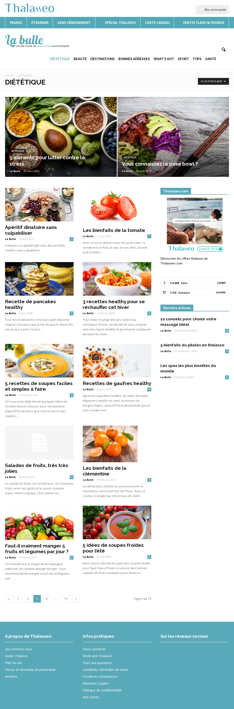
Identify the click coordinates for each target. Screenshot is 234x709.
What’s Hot (164, 59)
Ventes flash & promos (203, 22)
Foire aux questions (97, 663)
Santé (210, 59)
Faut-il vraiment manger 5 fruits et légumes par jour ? (37, 548)
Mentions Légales (96, 683)
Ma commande (215, 9)
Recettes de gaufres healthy (117, 383)
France (16, 22)
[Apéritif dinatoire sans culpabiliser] (39, 204)
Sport (183, 59)
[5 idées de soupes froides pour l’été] (117, 522)
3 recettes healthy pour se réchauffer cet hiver (114, 304)
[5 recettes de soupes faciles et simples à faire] (39, 360)
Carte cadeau (157, 22)
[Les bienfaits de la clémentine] (117, 444)
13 (65, 599)
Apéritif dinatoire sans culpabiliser (31, 230)
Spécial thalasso (120, 22)
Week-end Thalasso (97, 656)
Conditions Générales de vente (105, 669)
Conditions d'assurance (100, 676)
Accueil (9, 75)
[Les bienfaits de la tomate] (117, 206)
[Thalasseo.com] (194, 226)
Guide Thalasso (16, 656)
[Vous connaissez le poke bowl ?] (173, 145)
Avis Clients (91, 697)
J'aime (221, 282)
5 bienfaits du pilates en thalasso (192, 345)
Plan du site (13, 663)
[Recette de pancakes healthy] (39, 279)
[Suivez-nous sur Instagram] (183, 652)
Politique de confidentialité (102, 690)
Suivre (221, 292)
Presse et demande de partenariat (30, 669)
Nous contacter (94, 649)
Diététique (60, 59)
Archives (11, 676)
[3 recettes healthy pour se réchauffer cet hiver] (117, 279)
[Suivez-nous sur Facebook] (166, 652)
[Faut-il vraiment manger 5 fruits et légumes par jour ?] (39, 523)
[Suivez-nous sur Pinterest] (200, 652)
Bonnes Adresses (134, 59)
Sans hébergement (74, 22)
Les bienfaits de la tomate (114, 230)
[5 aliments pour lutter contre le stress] (61, 145)
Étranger (39, 22)
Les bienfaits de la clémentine (104, 471)
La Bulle (15, 171)
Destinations (102, 59)
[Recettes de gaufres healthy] (117, 360)
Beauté (80, 59)
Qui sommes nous (18, 649)
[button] (223, 49)
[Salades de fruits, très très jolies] (39, 442)
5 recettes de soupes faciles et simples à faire (39, 386)
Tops (197, 59)
